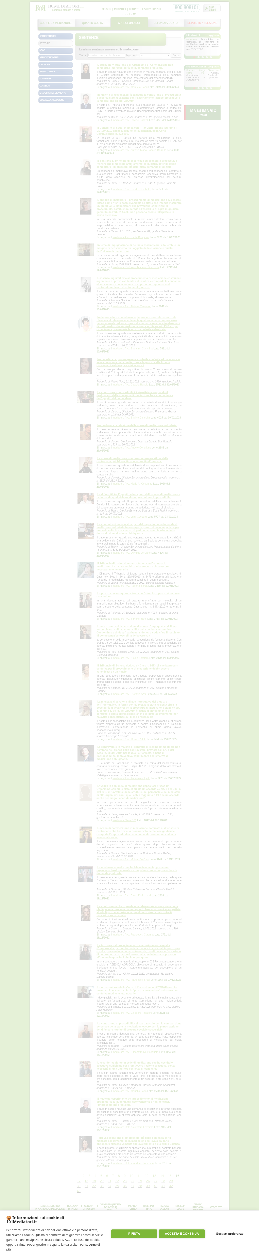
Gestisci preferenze (229, 1233)
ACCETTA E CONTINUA (182, 1233)
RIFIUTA (134, 1233)
